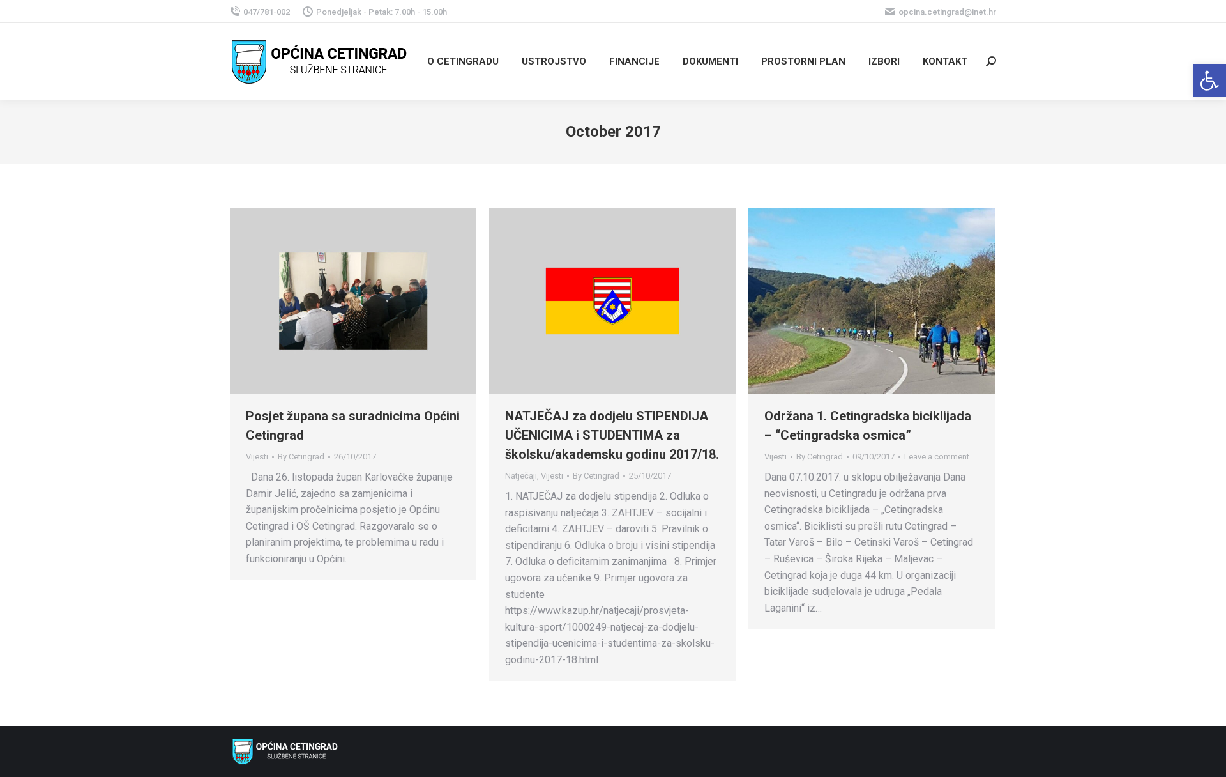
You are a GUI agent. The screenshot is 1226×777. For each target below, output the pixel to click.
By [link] (301, 456)
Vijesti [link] (257, 456)
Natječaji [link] (521, 476)
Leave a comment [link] (936, 456)
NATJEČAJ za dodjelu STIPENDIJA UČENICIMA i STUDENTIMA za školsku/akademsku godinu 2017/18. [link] (612, 435)
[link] (1209, 80)
